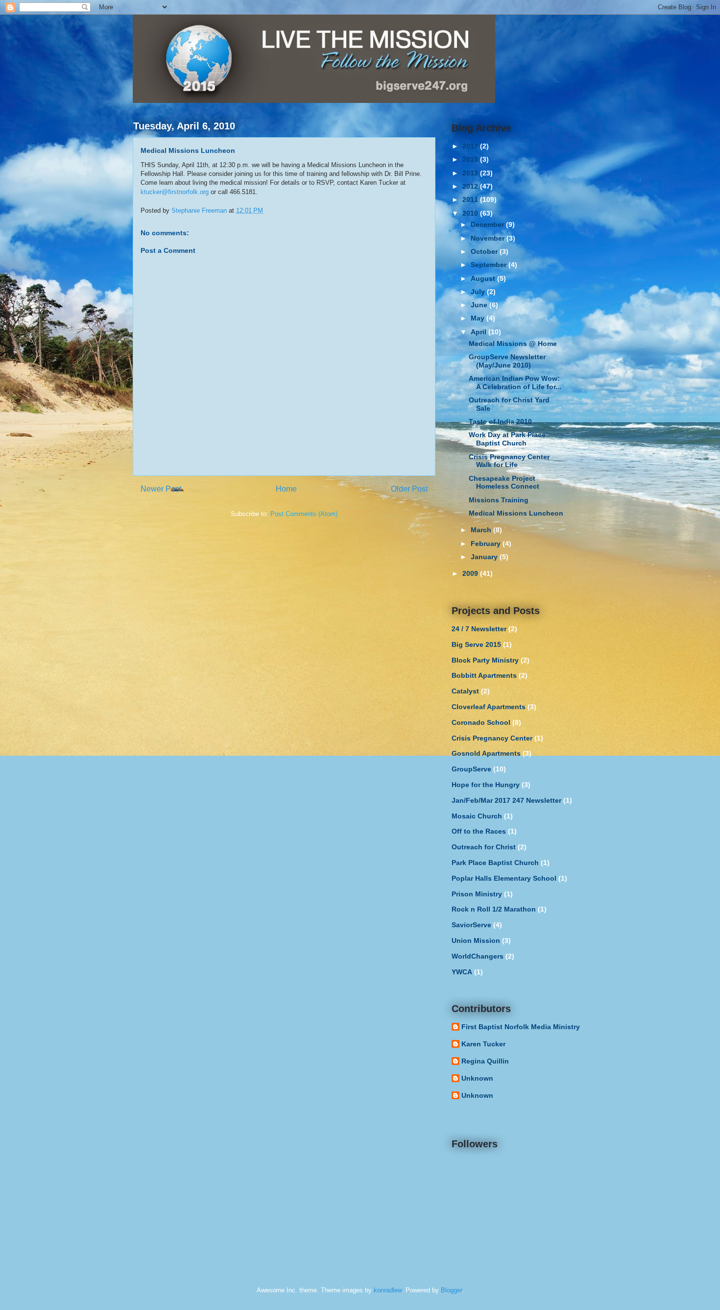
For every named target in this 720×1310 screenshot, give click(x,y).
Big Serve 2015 (476, 644)
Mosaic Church (477, 816)
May (478, 318)
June (480, 305)
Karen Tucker (483, 1044)
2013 (471, 173)
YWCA (462, 972)
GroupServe (471, 769)
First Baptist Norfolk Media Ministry (520, 1027)
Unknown (477, 1078)
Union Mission (476, 940)
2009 (471, 573)
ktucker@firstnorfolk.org (175, 192)
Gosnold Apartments (486, 753)
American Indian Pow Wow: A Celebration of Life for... (515, 382)
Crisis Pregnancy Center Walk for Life (509, 461)
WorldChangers (478, 956)
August (484, 278)
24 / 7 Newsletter (479, 629)
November (488, 238)
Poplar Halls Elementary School (504, 878)
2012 (471, 186)
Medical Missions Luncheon (516, 513)
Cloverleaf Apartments (489, 707)
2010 (471, 213)
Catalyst (465, 691)
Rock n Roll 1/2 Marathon (494, 909)
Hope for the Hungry (486, 785)
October (485, 251)
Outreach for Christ (484, 847)
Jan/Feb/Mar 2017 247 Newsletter (506, 800)
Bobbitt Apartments (484, 675)
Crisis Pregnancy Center (492, 738)
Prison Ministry (477, 894)
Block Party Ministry (485, 660)
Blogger (451, 1290)
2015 (471, 159)
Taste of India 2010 (500, 421)
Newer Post (161, 489)
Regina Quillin (485, 1061)
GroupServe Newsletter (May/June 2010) (507, 361)
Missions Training (498, 500)
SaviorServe (471, 925)
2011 (471, 199)
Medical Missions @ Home (513, 343)
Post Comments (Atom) (303, 514)
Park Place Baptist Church (495, 862)
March (482, 530)
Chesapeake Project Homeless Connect (504, 482)
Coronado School (481, 722)
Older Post (409, 489)
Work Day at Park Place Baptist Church (507, 439)
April (479, 332)
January (485, 557)
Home (286, 489)
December (488, 224)
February (487, 543)
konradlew (388, 1290)
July (479, 292)
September (489, 265)
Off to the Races (479, 831)
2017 (471, 146)
